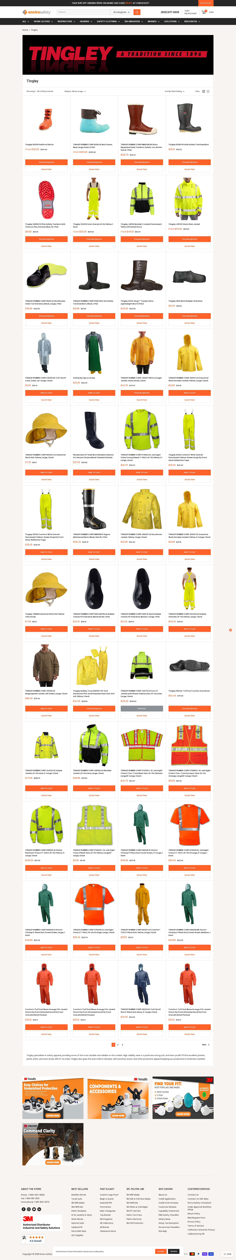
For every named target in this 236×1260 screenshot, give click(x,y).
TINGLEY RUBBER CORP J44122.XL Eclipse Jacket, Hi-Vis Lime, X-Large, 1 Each (43, 772)
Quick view (46, 169)
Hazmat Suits (77, 1223)
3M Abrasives (132, 21)
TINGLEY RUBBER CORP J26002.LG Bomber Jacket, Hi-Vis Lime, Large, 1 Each (92, 772)
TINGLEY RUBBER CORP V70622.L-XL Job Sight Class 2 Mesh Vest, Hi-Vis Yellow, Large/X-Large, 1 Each (94, 853)
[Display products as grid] (203, 91)
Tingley (34, 30)
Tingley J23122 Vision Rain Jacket (184, 224)
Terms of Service (196, 1225)
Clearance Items (108, 1231)
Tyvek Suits (76, 1198)
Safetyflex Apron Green (84, 378)
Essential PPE (106, 1202)
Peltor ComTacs (134, 1215)
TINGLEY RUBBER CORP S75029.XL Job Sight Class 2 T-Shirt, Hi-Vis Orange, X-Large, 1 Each (189, 853)
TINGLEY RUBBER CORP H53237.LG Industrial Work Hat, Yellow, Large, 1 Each (45, 456)
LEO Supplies (77, 1235)
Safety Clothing (107, 21)
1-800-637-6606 (37, 1195)
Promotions (105, 1207)
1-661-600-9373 (41, 1202)
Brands (152, 21)
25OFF (128, 3)
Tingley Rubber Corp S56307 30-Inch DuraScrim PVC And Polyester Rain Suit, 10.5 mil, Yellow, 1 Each (93, 694)
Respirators (65, 21)
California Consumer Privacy (201, 1229)
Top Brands (105, 1215)
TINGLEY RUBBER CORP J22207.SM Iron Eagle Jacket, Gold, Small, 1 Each (141, 379)
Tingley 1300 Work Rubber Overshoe (185, 301)
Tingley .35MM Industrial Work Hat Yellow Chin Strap (44, 615)
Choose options (46, 162)
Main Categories (108, 1211)
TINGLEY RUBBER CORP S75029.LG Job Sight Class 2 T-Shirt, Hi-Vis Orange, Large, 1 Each (93, 931)
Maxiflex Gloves (78, 1194)
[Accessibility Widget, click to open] (230, 630)
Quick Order (205, 3)
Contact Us (193, 1194)
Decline (173, 1251)
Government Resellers (169, 1227)
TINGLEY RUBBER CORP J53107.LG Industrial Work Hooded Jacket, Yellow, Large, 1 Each (188, 379)
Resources (190, 21)
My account (191, 13)
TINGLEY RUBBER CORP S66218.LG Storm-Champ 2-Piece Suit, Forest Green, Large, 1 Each (45, 932)
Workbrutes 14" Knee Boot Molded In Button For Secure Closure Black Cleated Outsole (93, 456)
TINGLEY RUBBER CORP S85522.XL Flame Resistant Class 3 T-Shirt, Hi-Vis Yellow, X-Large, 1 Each (45, 853)
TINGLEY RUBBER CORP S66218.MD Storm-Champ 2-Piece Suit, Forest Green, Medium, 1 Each (189, 932)
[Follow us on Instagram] (29, 1209)
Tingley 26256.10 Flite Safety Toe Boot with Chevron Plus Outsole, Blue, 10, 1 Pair (45, 225)
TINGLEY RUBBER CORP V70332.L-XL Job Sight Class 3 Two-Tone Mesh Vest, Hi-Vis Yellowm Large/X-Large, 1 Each (142, 773)
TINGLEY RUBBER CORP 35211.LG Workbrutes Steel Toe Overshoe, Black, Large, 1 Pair (45, 302)
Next (204, 1044)
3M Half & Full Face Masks (138, 1198)
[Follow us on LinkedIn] (39, 1209)
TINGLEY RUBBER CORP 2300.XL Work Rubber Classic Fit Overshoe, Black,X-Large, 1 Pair (141, 615)
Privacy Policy (194, 1221)
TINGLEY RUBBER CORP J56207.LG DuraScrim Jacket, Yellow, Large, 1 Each (141, 535)
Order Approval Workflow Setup (199, 1208)
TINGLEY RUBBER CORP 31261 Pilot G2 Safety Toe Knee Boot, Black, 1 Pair (93, 302)
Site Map (163, 1231)
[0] (203, 12)
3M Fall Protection (134, 1223)
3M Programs (106, 1219)
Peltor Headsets (78, 1211)
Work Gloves (42, 21)
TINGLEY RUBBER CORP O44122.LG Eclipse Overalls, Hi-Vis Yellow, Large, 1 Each (187, 615)
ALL (24, 21)
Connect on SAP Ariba (198, 1198)
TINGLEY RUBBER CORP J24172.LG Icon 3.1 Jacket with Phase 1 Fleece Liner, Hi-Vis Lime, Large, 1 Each (141, 694)
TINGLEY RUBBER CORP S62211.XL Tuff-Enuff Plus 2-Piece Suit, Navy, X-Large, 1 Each (141, 1010)
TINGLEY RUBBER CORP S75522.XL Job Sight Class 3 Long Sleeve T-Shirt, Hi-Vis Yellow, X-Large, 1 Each (142, 457)
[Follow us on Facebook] (24, 1209)
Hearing (84, 21)
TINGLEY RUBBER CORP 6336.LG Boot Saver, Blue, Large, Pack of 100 (93, 146)
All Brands (104, 1227)
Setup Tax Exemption (169, 1223)
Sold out (142, 708)
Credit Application (167, 1198)
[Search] (137, 12)
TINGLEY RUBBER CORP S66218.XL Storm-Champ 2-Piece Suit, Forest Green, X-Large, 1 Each (142, 853)
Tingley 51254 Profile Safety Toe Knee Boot (189, 144)
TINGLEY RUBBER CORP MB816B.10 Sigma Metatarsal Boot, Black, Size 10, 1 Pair (91, 535)
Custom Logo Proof (109, 1194)
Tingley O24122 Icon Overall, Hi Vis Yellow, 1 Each (93, 225)
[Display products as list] (208, 91)
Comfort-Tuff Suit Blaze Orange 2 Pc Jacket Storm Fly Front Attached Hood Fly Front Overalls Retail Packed (46, 1012)
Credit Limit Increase (168, 1202)
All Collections (106, 1223)
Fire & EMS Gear (78, 1231)
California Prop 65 (196, 1234)
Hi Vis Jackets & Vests (81, 1215)
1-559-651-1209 (32, 1198)
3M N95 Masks (78, 1202)
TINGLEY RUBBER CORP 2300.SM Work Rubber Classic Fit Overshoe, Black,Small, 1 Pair (93, 615)
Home (25, 30)
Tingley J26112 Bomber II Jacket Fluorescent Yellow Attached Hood (141, 225)
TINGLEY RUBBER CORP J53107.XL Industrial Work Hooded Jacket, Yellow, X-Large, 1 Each (189, 535)
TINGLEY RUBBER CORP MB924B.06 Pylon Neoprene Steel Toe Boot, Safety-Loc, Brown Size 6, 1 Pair (141, 147)
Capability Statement (169, 1211)
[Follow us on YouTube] (34, 1209)
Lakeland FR (76, 1227)
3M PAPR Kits (77, 1207)
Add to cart (46, 393)
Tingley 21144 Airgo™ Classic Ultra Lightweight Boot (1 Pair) (137, 302)
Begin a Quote (107, 1198)
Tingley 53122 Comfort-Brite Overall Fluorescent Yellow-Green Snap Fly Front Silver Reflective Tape (188, 457)
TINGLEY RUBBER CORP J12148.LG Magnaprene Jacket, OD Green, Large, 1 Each (46, 692)
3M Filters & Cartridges (137, 1207)
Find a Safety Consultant (199, 1202)
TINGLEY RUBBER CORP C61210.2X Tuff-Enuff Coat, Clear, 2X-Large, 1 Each (45, 379)
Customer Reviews (167, 1207)
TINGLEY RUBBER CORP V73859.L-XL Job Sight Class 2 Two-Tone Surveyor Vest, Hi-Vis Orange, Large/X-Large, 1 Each (189, 773)
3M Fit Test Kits (133, 1211)
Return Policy (194, 1213)
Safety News (164, 1219)
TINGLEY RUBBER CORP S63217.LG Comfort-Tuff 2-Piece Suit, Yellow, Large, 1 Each (141, 931)
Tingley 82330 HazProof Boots (39, 144)
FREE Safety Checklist (169, 1215)
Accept (161, 1251)
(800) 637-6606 (170, 12)
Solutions (170, 21)
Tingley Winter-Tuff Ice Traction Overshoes (189, 691)
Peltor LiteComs (133, 1219)
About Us (163, 1194)
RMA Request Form (196, 1217)
